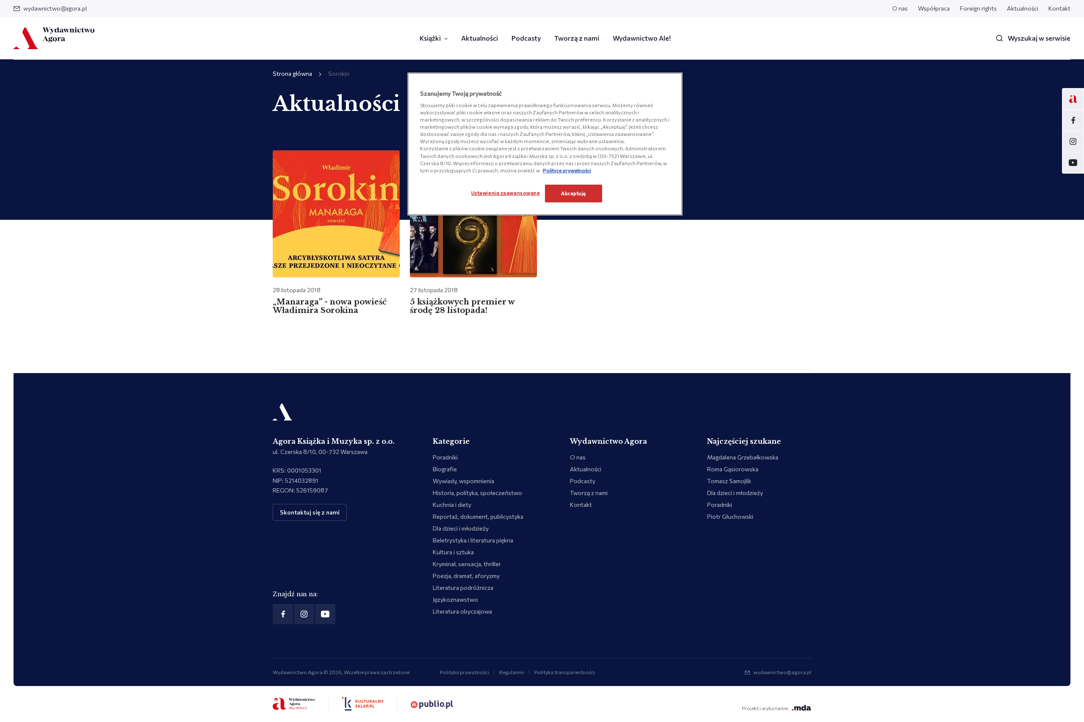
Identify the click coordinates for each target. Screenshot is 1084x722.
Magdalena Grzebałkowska (742, 457)
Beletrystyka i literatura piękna (473, 540)
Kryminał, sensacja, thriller (467, 563)
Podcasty (526, 38)
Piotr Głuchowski (730, 516)
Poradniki (445, 457)
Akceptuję (573, 193)
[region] (545, 144)
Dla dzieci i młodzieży (461, 528)
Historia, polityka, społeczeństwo (477, 492)
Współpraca (934, 8)
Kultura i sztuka (453, 552)
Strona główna (292, 73)
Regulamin (511, 672)
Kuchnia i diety (452, 504)
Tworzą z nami (576, 38)
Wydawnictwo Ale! (642, 38)
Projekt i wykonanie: (765, 708)
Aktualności (1022, 8)
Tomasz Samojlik (729, 480)
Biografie (445, 469)
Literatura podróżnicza (463, 587)
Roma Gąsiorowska (732, 469)
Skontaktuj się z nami (310, 512)
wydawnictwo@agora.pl (55, 8)
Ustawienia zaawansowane (505, 193)
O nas (900, 8)
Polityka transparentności (564, 672)
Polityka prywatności (464, 672)
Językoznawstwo (455, 599)
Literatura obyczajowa (462, 611)
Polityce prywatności (567, 170)
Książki (430, 38)
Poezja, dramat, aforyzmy (466, 575)
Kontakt (1059, 8)
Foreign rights (978, 8)
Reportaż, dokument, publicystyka (478, 516)
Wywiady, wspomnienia (463, 480)
